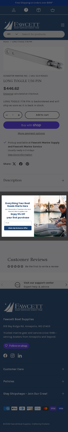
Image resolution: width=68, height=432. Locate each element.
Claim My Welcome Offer (18, 228)
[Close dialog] (64, 197)
